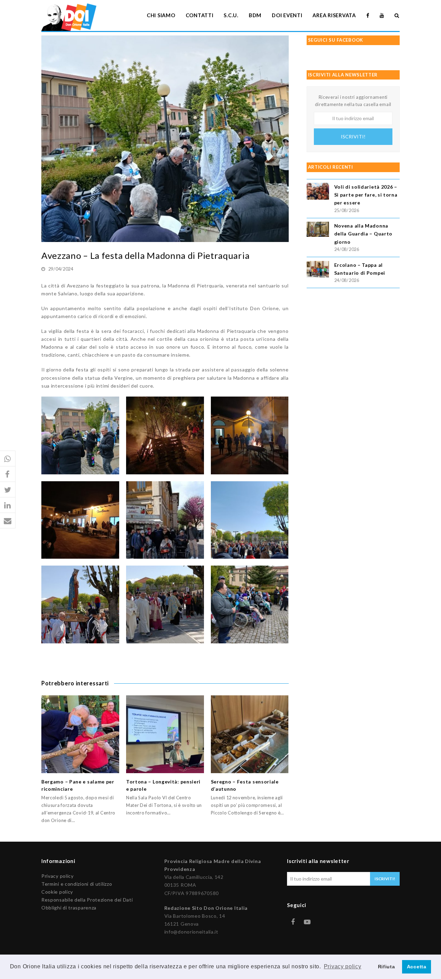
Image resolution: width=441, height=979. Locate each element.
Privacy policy (57, 876)
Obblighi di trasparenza (68, 907)
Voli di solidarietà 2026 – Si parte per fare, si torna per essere (366, 195)
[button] (8, 458)
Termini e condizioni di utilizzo (76, 884)
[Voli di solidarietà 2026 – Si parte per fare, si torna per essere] (318, 192)
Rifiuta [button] (386, 966)
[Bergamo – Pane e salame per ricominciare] (80, 734)
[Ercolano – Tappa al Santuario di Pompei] (318, 270)
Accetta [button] (417, 966)
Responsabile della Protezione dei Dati (87, 900)
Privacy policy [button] (342, 966)
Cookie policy (57, 892)
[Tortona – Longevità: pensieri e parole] (165, 734)
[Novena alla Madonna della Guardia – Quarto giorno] (318, 230)
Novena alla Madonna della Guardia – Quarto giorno (363, 233)
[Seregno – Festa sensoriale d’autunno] (250, 734)
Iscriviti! (353, 136)
